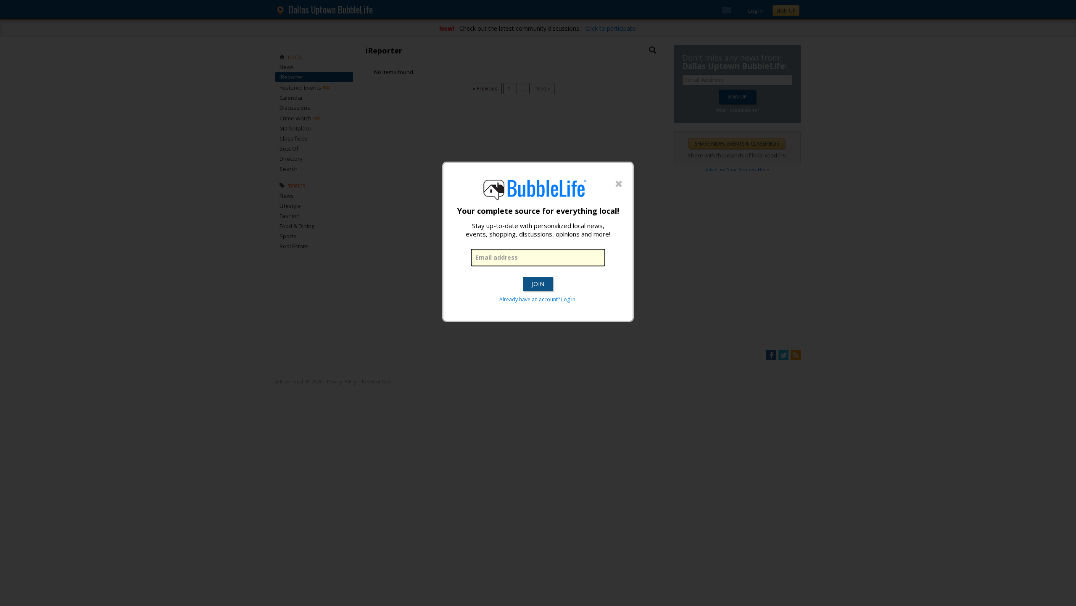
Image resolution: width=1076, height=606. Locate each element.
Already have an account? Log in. (538, 299)
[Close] (618, 184)
